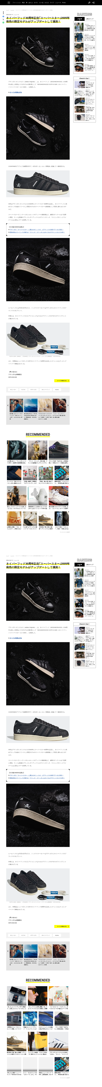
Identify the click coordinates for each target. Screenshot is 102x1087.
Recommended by (63, 1077)
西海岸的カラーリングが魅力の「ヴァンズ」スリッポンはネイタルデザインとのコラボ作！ (37, 232)
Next (68, 405)
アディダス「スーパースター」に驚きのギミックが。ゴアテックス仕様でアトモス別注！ (37, 229)
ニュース (12, 10)
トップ (7, 10)
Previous (7, 405)
